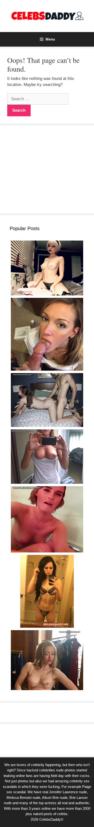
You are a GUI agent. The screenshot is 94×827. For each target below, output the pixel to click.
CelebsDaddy (50, 819)
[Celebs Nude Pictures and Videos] (47, 15)
